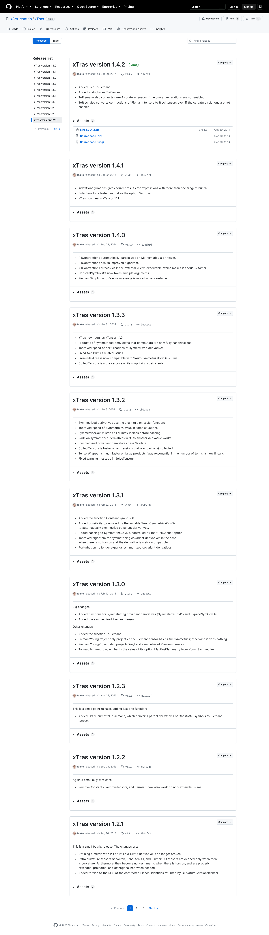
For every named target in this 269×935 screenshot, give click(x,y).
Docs (140, 925)
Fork (234, 18)
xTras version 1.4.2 (99, 64)
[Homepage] (9, 7)
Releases (41, 40)
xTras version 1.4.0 (99, 235)
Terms (86, 925)
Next (54, 128)
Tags (56, 40)
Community (129, 925)
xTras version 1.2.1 (98, 823)
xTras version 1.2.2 (99, 757)
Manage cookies (166, 925)
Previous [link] (43, 128)
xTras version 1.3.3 (99, 315)
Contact (150, 925)
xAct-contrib (21, 19)
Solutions (42, 6)
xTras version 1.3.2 (99, 400)
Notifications (212, 18)
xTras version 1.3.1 (98, 495)
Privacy (96, 925)
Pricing (129, 6)
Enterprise (109, 6)
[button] (153, 121)
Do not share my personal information (197, 925)
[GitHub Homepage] (55, 925)
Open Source (86, 6)
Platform (22, 6)
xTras (39, 19)
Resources (62, 6)
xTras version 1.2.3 (99, 686)
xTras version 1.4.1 (98, 165)
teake (80, 73)
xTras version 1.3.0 (99, 584)
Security (106, 925)
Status (117, 925)
